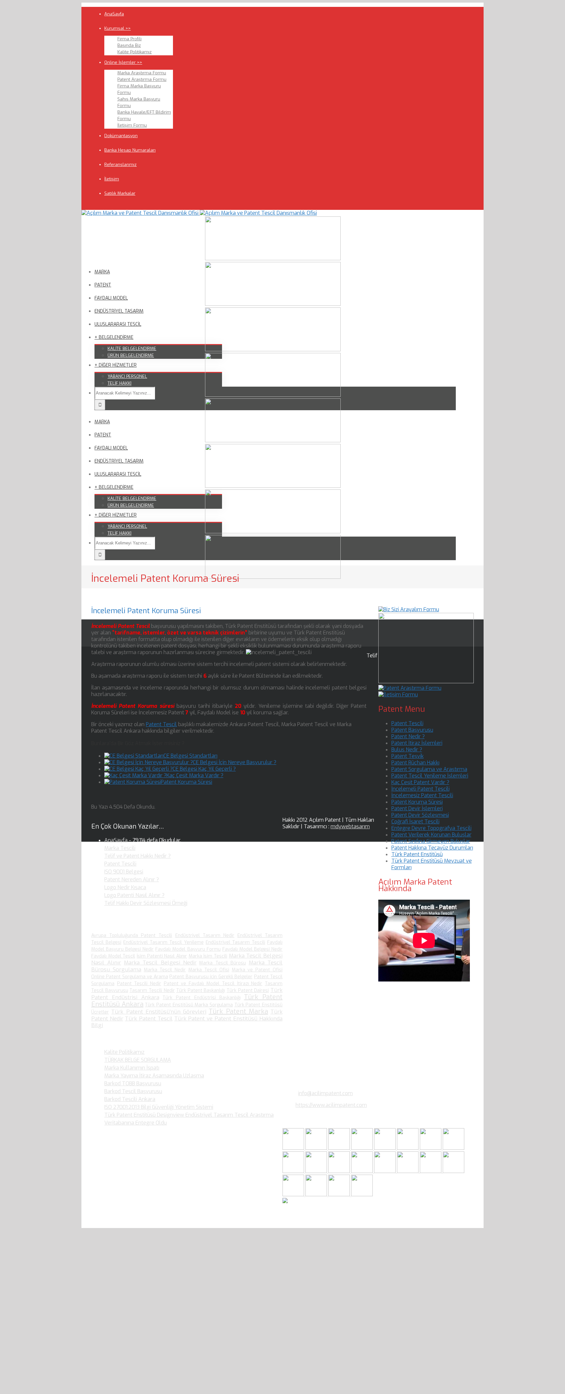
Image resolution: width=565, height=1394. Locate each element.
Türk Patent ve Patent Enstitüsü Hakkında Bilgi (186, 1022)
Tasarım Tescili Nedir (152, 990)
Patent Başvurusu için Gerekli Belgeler (210, 977)
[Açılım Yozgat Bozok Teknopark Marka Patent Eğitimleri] (293, 1148)
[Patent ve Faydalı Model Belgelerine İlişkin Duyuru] (408, 1171)
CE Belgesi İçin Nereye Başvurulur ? (234, 762)
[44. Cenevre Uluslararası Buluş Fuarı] (293, 1171)
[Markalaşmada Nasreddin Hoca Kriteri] (316, 1171)
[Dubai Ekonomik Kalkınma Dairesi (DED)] (316, 1148)
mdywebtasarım (350, 826)
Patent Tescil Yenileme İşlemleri (429, 775)
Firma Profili (129, 39)
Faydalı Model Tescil (113, 956)
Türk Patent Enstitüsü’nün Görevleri (158, 1012)
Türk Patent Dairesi (248, 990)
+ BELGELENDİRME (113, 337)
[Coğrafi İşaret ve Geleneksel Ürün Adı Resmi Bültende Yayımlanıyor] (385, 1148)
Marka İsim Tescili (208, 956)
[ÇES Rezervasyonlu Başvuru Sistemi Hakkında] (385, 1171)
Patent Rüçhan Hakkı (415, 762)
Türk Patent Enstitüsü (417, 854)
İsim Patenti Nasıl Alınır (162, 956)
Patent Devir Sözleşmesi (420, 815)
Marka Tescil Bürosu (222, 963)
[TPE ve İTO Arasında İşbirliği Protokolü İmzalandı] (362, 1194)
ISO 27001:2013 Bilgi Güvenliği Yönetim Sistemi (158, 1107)
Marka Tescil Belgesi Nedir (160, 962)
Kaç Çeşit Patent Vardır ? (420, 782)
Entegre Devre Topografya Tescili (431, 828)
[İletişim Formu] (398, 694)
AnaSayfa (114, 14)
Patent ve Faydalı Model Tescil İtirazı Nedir (213, 984)
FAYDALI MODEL (111, 298)
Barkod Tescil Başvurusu (133, 1091)
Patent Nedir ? (408, 736)
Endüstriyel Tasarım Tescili (235, 942)
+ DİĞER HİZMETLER (115, 365)
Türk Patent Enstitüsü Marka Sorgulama (189, 1005)
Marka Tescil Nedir (165, 970)
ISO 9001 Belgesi (123, 871)
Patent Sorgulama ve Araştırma (429, 769)
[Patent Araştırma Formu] (409, 688)
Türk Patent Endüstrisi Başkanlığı (201, 998)
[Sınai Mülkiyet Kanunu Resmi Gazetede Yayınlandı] (431, 1148)
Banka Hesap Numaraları (130, 150)
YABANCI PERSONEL (127, 376)
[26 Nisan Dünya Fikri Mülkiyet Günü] (431, 1171)
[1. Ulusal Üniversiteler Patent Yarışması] (339, 1148)
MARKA (102, 272)
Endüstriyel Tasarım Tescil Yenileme (163, 942)
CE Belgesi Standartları (190, 755)
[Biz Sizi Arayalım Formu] (408, 609)
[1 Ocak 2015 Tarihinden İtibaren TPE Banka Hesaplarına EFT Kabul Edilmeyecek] (339, 1194)
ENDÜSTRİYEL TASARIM (119, 311)
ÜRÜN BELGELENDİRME (131, 355)
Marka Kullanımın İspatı (131, 1067)
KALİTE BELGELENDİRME (132, 348)
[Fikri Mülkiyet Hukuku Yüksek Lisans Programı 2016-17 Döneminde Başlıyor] (339, 1171)
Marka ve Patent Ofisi (257, 970)
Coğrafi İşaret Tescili (415, 821)
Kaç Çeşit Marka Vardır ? (194, 775)
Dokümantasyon (121, 135)
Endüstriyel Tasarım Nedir (204, 935)
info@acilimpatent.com (325, 1093)
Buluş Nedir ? (406, 749)
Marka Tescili (119, 848)
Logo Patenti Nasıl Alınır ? (134, 895)
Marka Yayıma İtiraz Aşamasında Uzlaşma (154, 1075)
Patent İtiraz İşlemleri (416, 743)
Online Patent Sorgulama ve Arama (129, 977)
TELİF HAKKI (119, 383)
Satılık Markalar (119, 193)
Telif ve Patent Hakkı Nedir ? (137, 856)
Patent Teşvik (407, 756)
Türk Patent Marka (238, 1011)
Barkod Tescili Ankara (129, 1099)
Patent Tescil (161, 724)
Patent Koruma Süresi (186, 782)
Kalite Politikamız (134, 52)
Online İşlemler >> (123, 62)
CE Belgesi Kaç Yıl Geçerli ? (204, 768)
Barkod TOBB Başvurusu (132, 1083)
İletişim (111, 179)
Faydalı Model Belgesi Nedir (252, 949)
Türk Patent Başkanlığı (200, 990)
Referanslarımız (120, 164)
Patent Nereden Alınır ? (131, 879)
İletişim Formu (132, 125)
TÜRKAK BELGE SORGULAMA (137, 1059)
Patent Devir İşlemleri (417, 808)
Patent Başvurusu (412, 729)
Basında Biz (129, 45)
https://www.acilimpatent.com (331, 1105)
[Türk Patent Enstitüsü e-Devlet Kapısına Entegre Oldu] (316, 1194)
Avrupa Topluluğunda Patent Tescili (131, 935)
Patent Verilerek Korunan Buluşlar (431, 834)
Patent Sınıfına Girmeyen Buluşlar (430, 841)
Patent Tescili (407, 723)
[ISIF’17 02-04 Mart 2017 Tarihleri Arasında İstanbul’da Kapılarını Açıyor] (408, 1148)
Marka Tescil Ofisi (208, 970)
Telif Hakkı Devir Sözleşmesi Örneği (145, 903)
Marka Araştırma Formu (141, 73)
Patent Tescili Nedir (139, 984)
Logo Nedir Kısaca (125, 887)
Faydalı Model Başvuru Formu (187, 949)
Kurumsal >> (117, 28)
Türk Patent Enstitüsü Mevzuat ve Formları (431, 864)
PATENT (102, 285)
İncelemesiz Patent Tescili (422, 795)
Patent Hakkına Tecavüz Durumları (432, 847)
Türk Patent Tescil (149, 1018)
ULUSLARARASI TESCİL (117, 324)
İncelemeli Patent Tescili (420, 788)
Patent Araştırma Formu (141, 79)
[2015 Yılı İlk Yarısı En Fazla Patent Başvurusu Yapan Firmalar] (362, 1171)
